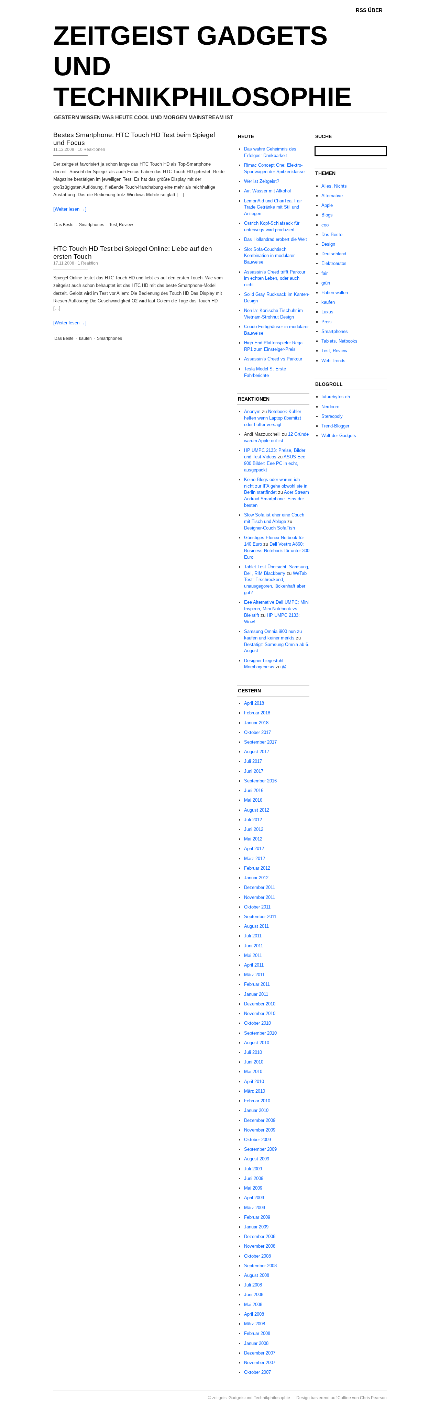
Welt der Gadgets (338, 435)
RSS (361, 10)
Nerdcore (330, 406)
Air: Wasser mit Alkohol (267, 190)
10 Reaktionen (91, 149)
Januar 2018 (256, 722)
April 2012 (254, 848)
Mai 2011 (253, 955)
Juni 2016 (253, 790)
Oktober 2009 (257, 1139)
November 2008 (259, 1246)
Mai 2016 (253, 800)
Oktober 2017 (257, 732)
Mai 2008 (253, 1304)
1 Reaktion (88, 263)
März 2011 (254, 974)
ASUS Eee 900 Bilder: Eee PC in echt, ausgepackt (274, 463)
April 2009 (254, 1197)
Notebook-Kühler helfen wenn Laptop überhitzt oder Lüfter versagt (272, 418)
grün (325, 283)
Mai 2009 (253, 1188)
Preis (326, 321)
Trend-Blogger (335, 425)
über (375, 10)
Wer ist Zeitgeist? (261, 181)
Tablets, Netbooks (339, 341)
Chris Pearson (373, 1397)
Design (328, 244)
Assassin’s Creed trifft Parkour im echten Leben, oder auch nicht (274, 278)
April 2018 (254, 703)
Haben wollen (334, 292)
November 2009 (259, 1130)
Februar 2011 (257, 984)
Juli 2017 (253, 761)
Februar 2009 (257, 1217)
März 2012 (254, 858)
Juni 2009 (253, 1178)
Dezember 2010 (259, 1003)
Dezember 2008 (259, 1236)
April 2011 (254, 965)
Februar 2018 (257, 712)
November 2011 (259, 897)
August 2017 (256, 751)
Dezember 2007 (259, 1353)
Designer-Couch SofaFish (269, 528)
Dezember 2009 (259, 1120)
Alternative (332, 195)
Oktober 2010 (257, 1023)
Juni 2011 (253, 945)
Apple (327, 205)
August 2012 (256, 810)
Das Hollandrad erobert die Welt (275, 239)
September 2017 (260, 742)
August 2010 (256, 1042)
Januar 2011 (256, 994)
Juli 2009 (253, 1168)
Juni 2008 (253, 1294)
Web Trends (333, 360)
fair (324, 273)
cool (325, 224)
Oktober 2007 (257, 1372)
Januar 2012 (256, 877)
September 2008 (260, 1265)
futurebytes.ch (335, 396)
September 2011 (260, 916)
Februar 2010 (257, 1100)
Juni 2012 (253, 829)
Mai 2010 (253, 1071)
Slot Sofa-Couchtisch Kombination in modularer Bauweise (269, 256)
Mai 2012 (253, 839)
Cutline (344, 1397)
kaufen (85, 338)
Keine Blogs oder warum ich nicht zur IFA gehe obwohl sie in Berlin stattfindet (275, 486)
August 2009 (256, 1158)
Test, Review (121, 225)
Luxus (327, 311)
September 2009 (260, 1149)
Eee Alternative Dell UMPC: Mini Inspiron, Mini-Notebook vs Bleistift (276, 609)
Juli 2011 (253, 935)
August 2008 (256, 1275)
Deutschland (333, 253)
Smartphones (91, 225)
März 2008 (254, 1323)
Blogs (327, 215)
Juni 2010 (253, 1062)
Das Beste (64, 225)
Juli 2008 (253, 1285)
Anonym (252, 411)
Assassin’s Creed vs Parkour (273, 358)
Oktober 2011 (257, 907)
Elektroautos (333, 263)
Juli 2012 (253, 819)
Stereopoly (332, 416)
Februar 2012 (257, 868)
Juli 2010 (253, 1052)
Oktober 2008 (257, 1256)
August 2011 (256, 926)
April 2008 (254, 1314)
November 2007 (259, 1362)
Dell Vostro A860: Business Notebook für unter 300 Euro (276, 551)
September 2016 (260, 780)
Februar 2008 (257, 1333)
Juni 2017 (253, 771)
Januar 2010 (256, 1110)
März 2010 (254, 1091)
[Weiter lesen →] (70, 209)
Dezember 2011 (259, 887)
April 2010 (254, 1081)
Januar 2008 (256, 1343)
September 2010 (260, 1033)
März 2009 (254, 1207)
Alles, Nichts (334, 186)
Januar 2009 (256, 1226)
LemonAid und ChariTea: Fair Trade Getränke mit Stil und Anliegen (273, 207)
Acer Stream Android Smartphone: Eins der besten (276, 499)
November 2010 (259, 1013)
